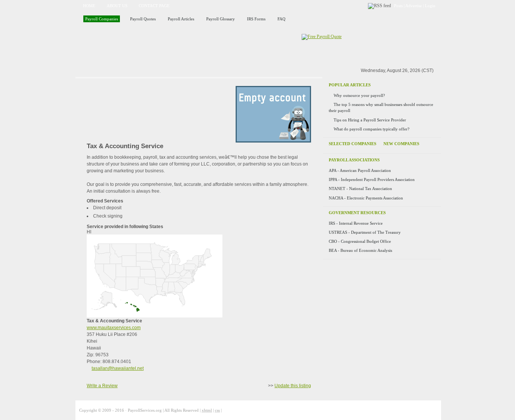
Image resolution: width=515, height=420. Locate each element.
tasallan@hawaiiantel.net (118, 368)
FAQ (281, 19)
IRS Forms (256, 19)
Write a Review (102, 385)
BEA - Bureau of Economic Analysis (360, 250)
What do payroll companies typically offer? (371, 129)
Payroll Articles (181, 19)
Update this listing (292, 385)
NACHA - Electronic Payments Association (366, 198)
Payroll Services (162, 46)
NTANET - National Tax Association (360, 188)
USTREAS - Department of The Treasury (365, 232)
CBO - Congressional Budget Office (360, 241)
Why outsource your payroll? (359, 95)
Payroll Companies (101, 19)
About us (117, 5)
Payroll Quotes (143, 19)
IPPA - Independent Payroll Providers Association (372, 179)
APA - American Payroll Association (360, 170)
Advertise (413, 5)
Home (89, 5)
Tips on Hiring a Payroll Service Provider (370, 120)
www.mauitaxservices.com (114, 327)
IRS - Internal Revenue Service (356, 223)
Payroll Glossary (220, 19)
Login (430, 5)
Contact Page (154, 5)
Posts (398, 5)
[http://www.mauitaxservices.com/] (273, 141)
